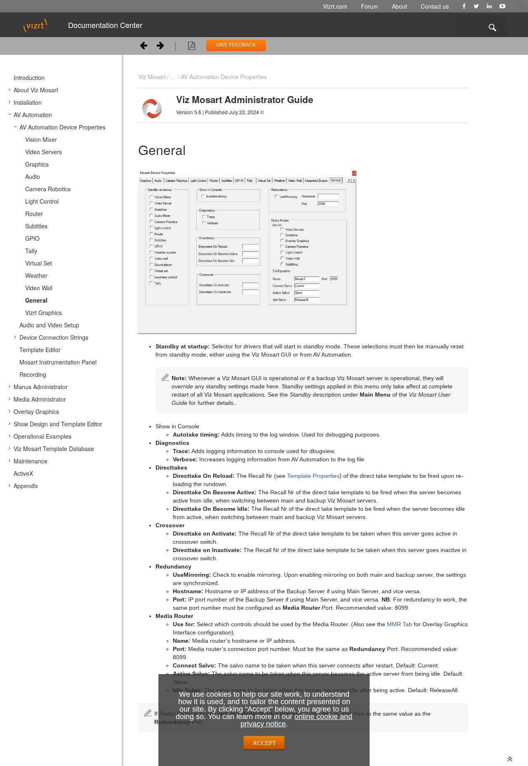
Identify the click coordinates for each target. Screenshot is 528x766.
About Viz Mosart (36, 90)
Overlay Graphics (36, 411)
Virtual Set (38, 263)
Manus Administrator (41, 387)
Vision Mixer (41, 139)
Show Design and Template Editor (58, 424)
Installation (28, 102)
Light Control (42, 201)
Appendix (26, 486)
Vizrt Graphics (43, 312)
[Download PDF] (191, 47)
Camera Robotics (48, 189)
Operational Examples (42, 436)
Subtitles (36, 226)
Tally (31, 251)
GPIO (32, 238)
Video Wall (38, 288)
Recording (32, 374)
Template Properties (313, 475)
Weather (36, 275)
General (36, 300)
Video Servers (43, 152)
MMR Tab (399, 624)
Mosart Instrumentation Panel (58, 362)
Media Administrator (40, 399)
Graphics (37, 164)
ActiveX (23, 473)
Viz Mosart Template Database (54, 448)
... (172, 77)
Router (34, 213)
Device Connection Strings (53, 337)
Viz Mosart (152, 77)
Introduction (29, 77)
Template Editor (40, 349)
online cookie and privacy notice (296, 720)
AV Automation (33, 114)
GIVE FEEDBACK (236, 45)
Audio (32, 176)
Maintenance (30, 461)
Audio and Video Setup (49, 325)
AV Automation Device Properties (62, 127)
